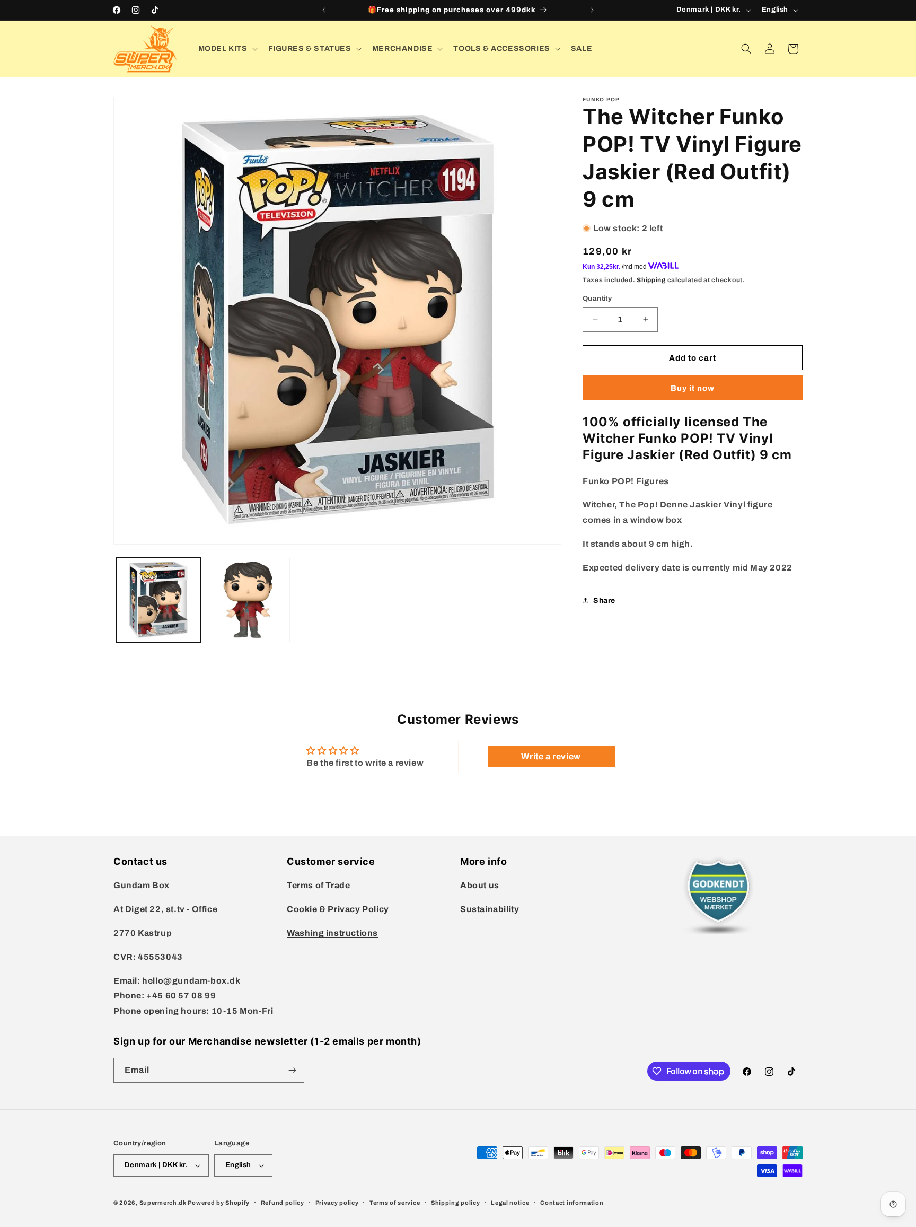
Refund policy (282, 1202)
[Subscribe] (292, 1070)
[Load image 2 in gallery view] (248, 600)
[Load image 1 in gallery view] (158, 600)
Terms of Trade (318, 885)
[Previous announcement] (324, 10)
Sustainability (489, 909)
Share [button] (604, 600)
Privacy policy (337, 1202)
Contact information (571, 1202)
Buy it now (693, 387)
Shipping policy (455, 1202)
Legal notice (510, 1202)
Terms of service (394, 1202)
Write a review (550, 756)
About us (479, 885)
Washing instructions (332, 932)
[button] (227, 49)
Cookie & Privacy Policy (338, 909)
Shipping (651, 279)
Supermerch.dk (163, 1202)
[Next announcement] (592, 10)
